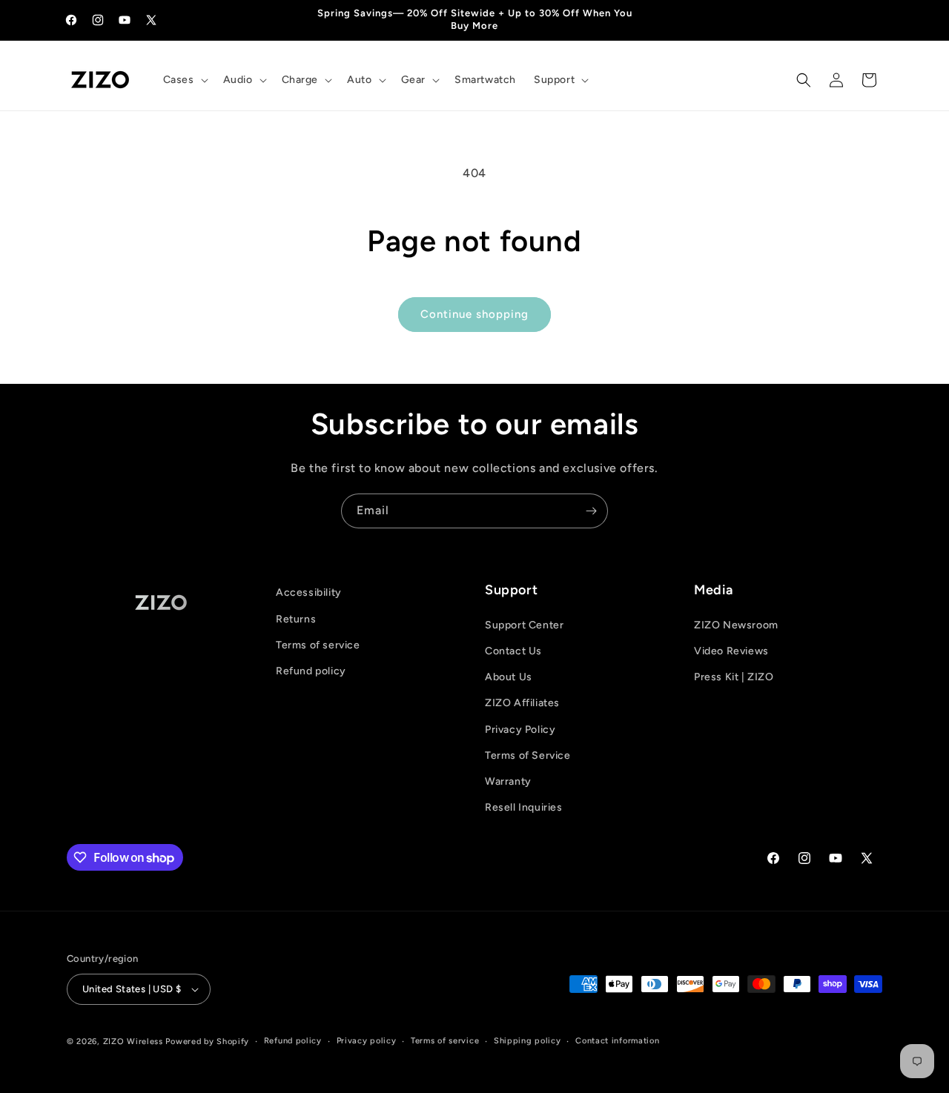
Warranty (508, 781)
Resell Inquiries (524, 807)
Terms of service (318, 645)
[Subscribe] (591, 511)
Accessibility (309, 592)
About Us (508, 677)
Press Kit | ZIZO (734, 677)
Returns (296, 619)
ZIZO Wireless (133, 1041)
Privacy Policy (520, 729)
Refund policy (311, 671)
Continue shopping (474, 314)
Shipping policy (527, 1041)
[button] (184, 80)
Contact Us (513, 651)
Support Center (524, 625)
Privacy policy (367, 1041)
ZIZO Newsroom (736, 625)
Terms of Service (528, 755)
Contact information (617, 1041)
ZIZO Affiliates (522, 703)
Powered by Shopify (207, 1041)
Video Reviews (731, 651)
